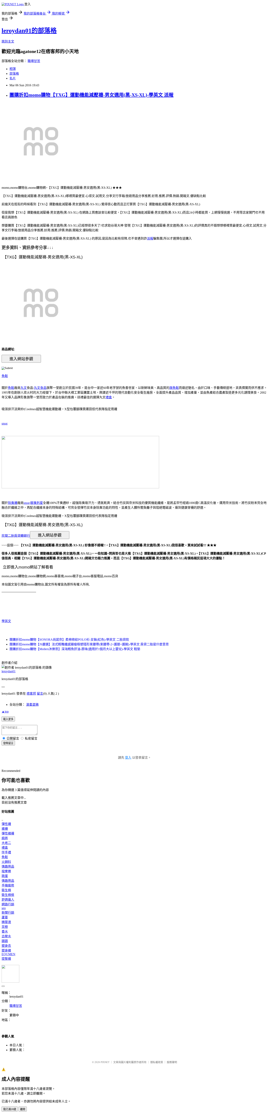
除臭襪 (12, 503)
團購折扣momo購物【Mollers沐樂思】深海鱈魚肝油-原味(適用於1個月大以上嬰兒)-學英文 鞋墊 (74, 649)
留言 (40, 693)
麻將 (5, 838)
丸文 (23, 387)
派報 (150, 238)
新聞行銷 (8, 912)
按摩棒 (6, 871)
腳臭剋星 (36, 503)
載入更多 (8, 719)
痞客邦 (31, 693)
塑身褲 (6, 950)
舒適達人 (8, 899)
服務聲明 (172, 1062)
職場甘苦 (34, 61)
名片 (12, 78)
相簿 (12, 69)
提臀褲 (6, 958)
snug (4, 423)
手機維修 (8, 885)
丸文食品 (40, 387)
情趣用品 (8, 866)
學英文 (6, 621)
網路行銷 (8, 904)
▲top (5, 711)
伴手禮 (6, 852)
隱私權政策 (156, 1062)
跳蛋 (5, 876)
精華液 (6, 922)
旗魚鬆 (174, 387)
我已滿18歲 (9, 1109)
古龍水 (6, 936)
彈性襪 (6, 824)
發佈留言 (8, 743)
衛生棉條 (8, 895)
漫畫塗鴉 (32, 704)
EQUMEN (8, 954)
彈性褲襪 (8, 833)
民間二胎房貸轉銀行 (16, 535)
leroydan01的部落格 (29, 30)
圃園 (5, 941)
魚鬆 (5, 376)
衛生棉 (6, 890)
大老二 (6, 843)
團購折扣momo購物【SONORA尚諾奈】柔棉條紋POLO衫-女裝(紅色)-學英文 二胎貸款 (69, 639)
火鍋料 (6, 861)
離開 (22, 1109)
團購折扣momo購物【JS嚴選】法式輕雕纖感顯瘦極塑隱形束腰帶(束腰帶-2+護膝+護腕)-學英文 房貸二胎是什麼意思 (89, 644)
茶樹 (5, 926)
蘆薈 (5, 917)
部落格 (14, 73)
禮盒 (109, 397)
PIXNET (105, 1062)
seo (4, 908)
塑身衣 (6, 945)
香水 (5, 931)
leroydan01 (9, 671)
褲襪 (5, 828)
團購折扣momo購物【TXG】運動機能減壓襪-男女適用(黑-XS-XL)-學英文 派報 (91, 95)
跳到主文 (8, 41)
